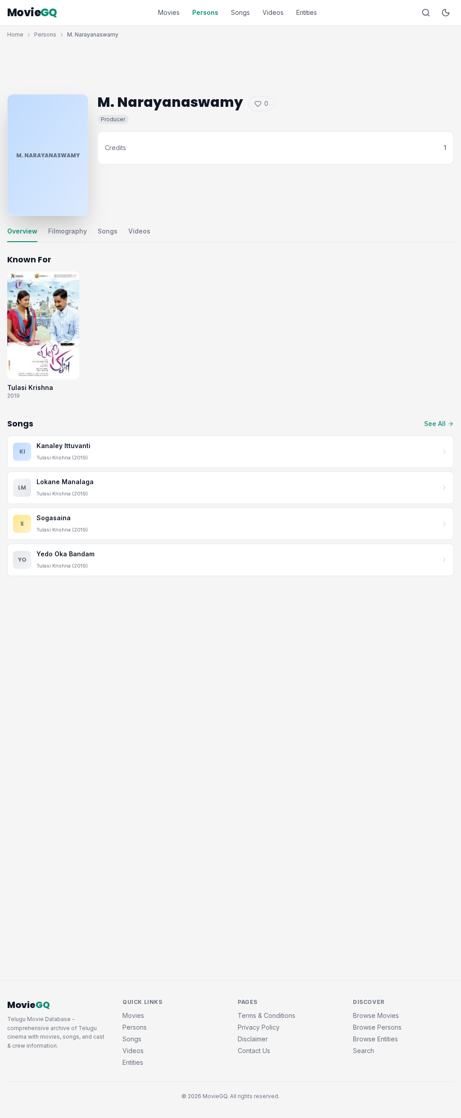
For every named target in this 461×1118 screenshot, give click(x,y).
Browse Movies (376, 1015)
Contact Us (254, 1050)
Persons (205, 12)
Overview (22, 231)
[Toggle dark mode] (446, 13)
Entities (306, 12)
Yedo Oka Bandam (65, 554)
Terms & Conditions (266, 1015)
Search (363, 1050)
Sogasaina (53, 518)
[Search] (426, 13)
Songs (240, 12)
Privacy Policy (259, 1027)
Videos (273, 12)
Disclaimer (253, 1039)
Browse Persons (377, 1027)
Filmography (67, 231)
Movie (32, 12)
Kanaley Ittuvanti (63, 445)
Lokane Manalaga (65, 482)
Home (15, 34)
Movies (169, 12)
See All (435, 423)
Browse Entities (375, 1039)
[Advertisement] (230, 64)
